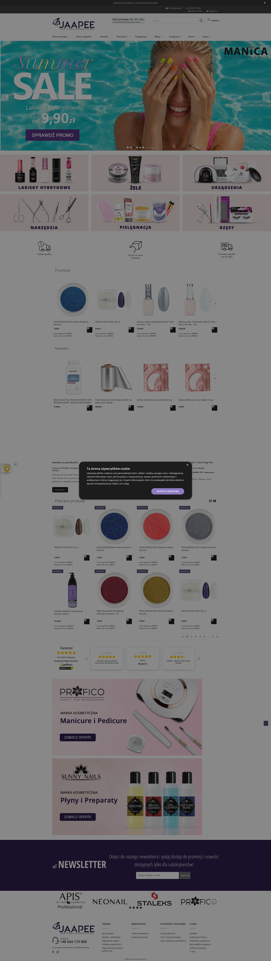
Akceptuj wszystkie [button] (168, 491)
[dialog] (135, 480)
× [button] (187, 465)
